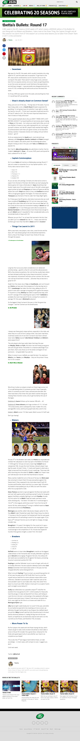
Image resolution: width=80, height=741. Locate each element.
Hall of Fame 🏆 (42, 6)
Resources (28, 9)
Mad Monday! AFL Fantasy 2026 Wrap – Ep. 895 (65, 101)
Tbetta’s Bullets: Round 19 (48, 694)
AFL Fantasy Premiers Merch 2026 (66, 110)
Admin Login (57, 729)
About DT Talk (44, 729)
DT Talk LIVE (37, 729)
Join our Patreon (28, 729)
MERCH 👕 (32, 6)
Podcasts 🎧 (53, 6)
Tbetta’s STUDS (6, 692)
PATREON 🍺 (17, 6)
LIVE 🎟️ (25, 6)
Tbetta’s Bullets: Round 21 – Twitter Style (29, 694)
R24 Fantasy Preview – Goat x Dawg (67, 200)
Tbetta (10, 40)
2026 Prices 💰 (63, 6)
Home (9, 6)
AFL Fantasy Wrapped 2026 (66, 185)
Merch (51, 729)
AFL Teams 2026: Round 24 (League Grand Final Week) (66, 192)
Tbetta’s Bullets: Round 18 (67, 694)
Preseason (11, 9)
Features (20, 9)
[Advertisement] (63, 70)
